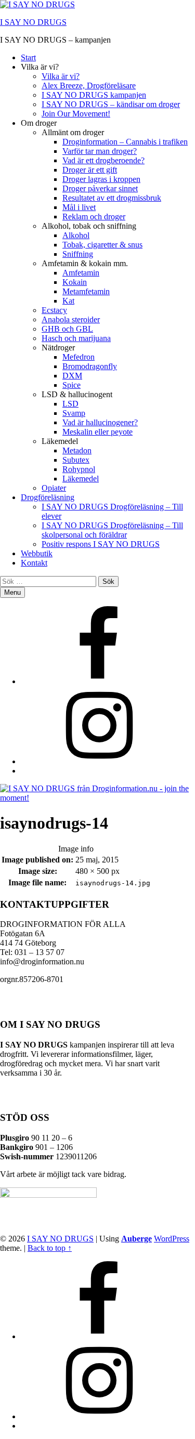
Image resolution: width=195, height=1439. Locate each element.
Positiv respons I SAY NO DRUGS (101, 544)
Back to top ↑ (50, 1248)
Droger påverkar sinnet (100, 188)
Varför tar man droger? (99, 151)
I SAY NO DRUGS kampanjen (94, 94)
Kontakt (34, 562)
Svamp (73, 413)
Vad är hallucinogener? (100, 422)
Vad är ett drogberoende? (103, 160)
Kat (68, 300)
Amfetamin (80, 272)
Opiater (54, 487)
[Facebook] (99, 681)
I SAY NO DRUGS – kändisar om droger (111, 104)
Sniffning (77, 254)
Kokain (74, 282)
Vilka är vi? (61, 76)
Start (28, 57)
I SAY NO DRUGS (33, 22)
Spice (71, 385)
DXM (72, 375)
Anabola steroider (71, 319)
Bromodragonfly (89, 366)
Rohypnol (78, 469)
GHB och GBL (67, 328)
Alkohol (75, 235)
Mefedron (78, 356)
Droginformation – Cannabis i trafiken (125, 141)
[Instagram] (99, 761)
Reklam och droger (93, 216)
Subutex (75, 459)
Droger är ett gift (89, 169)
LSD (70, 403)
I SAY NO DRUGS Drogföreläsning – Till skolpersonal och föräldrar (112, 530)
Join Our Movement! (76, 113)
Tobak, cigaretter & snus (102, 244)
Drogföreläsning (47, 497)
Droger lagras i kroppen (101, 179)
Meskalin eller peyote (97, 431)
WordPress (171, 1238)
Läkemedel (80, 478)
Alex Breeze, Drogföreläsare (89, 85)
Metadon (77, 450)
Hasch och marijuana (76, 338)
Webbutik (37, 553)
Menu (12, 592)
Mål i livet (79, 207)
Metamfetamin (86, 291)
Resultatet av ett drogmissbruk (111, 197)
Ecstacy (54, 310)
